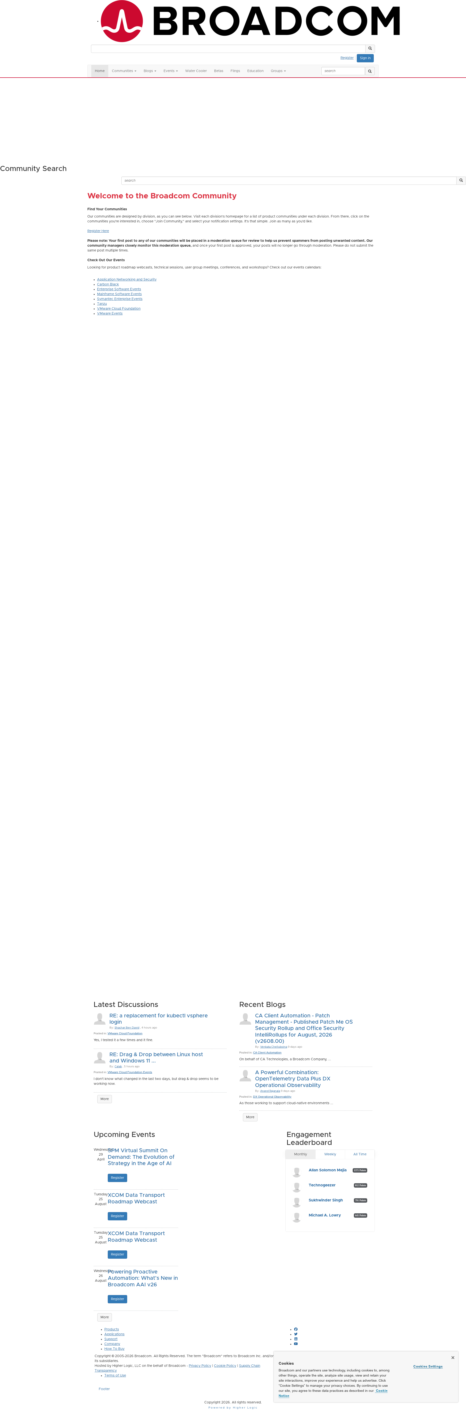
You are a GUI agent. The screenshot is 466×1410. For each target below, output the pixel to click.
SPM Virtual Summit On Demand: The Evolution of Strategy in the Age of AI (141, 1157)
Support (110, 1339)
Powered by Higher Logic (233, 1407)
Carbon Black (108, 284)
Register (347, 58)
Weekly (330, 1154)
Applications (114, 1334)
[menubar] (348, 57)
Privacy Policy (200, 1366)
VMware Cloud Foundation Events (130, 1072)
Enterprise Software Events (119, 289)
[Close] (452, 1357)
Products (111, 1329)
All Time (359, 1154)
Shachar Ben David (127, 1027)
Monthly (300, 1154)
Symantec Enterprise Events (119, 299)
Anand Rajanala (270, 1091)
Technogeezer (322, 1185)
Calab (118, 1066)
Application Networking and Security (127, 279)
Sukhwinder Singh (326, 1200)
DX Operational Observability (272, 1096)
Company (112, 1344)
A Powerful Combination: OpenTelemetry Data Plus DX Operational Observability (292, 1079)
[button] (370, 49)
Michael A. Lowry (325, 1215)
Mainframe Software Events (119, 294)
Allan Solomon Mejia (328, 1170)
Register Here (98, 231)
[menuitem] (348, 57)
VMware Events (110, 313)
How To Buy (114, 1349)
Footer (104, 1389)
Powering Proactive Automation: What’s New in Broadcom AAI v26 (143, 1278)
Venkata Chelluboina (273, 1046)
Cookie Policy (225, 1366)
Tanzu (102, 304)
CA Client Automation (267, 1052)
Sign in (365, 58)
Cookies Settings (428, 1366)
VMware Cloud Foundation (119, 308)
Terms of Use (115, 1375)
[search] (370, 71)
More (104, 1099)
